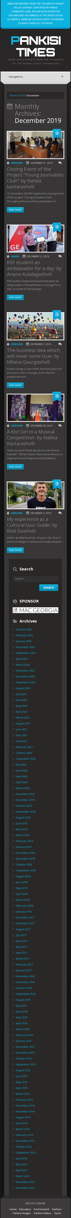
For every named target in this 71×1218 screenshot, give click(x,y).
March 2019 (23, 835)
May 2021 (21, 735)
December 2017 (25, 917)
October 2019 (24, 805)
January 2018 (23, 911)
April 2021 (21, 741)
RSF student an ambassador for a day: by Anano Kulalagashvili (34, 268)
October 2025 (24, 629)
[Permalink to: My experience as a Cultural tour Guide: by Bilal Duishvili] (35, 495)
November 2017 (25, 923)
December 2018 (25, 853)
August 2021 (23, 723)
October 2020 (24, 753)
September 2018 (26, 870)
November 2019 (25, 800)
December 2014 (25, 1105)
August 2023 (23, 688)
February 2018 (24, 905)
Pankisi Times (36, 46)
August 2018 (23, 876)
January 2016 (23, 1041)
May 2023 (21, 706)
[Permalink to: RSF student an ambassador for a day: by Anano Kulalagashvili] (35, 238)
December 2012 (25, 1182)
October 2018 (24, 864)
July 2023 (21, 694)
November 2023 (25, 676)
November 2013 (25, 1141)
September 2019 (26, 811)
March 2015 (23, 1094)
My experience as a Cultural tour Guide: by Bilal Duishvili (32, 525)
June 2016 (21, 1011)
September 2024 (26, 653)
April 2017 (21, 952)
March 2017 (23, 958)
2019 (22, 95)
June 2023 (21, 700)
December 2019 (25, 794)
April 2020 (21, 782)
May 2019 (21, 829)
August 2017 (23, 929)
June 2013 (21, 1158)
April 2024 (21, 659)
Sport (57, 1213)
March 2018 (23, 900)
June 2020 (21, 770)
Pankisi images (22, 1213)
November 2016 (25, 982)
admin (15, 256)
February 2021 (24, 747)
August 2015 (23, 1070)
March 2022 (23, 717)
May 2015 (21, 1082)
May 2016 (21, 1017)
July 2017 (21, 935)
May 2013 (21, 1164)
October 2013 (24, 1146)
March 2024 (23, 664)
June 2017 (21, 941)
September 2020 (26, 758)
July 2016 (21, 1005)
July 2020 (21, 764)
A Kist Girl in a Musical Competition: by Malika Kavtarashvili (32, 437)
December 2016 (25, 976)
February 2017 (24, 964)
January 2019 (23, 847)
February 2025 (24, 635)
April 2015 (21, 1088)
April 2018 (21, 894)
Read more (15, 209)
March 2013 (23, 1176)
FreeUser (17, 163)
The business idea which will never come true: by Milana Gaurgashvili (33, 356)
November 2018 (25, 858)
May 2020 (21, 776)
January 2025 (23, 641)
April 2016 (21, 1023)
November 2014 (25, 1111)
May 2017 (21, 947)
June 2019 (21, 823)
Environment (41, 1209)
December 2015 (25, 1047)
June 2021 (21, 729)
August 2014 (23, 1117)
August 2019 (23, 817)
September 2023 (26, 682)
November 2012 (25, 1188)
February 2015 (24, 1099)
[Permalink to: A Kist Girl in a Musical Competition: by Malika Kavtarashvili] (35, 408)
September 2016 (26, 994)
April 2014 (21, 1123)
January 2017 (23, 970)
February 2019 (24, 841)
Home (13, 95)
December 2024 (25, 647)
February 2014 (24, 1135)
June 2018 (21, 882)
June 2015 (21, 1076)
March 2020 (23, 788)
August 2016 (23, 999)
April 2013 (21, 1170)
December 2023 (25, 670)
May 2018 (21, 888)
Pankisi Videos (42, 1213)
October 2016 (24, 988)
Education (25, 1209)
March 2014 (23, 1129)
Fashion (57, 1209)
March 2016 (23, 1029)
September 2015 (26, 1064)
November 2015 (25, 1052)
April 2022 (21, 711)
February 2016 (24, 1035)
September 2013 (26, 1152)
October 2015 (24, 1058)
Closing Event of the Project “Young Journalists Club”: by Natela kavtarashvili (35, 178)
